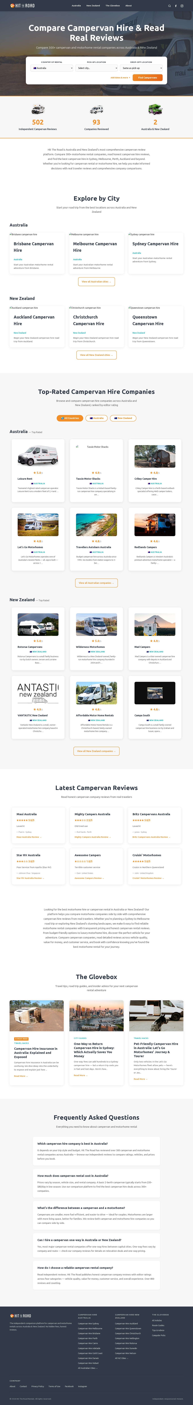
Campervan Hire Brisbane (89, 1333)
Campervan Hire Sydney (88, 1323)
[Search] (169, 5)
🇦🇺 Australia (96, 418)
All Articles (157, 1320)
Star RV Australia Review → (30, 878)
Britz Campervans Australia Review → (152, 837)
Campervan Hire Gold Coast (90, 1353)
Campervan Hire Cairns (88, 1343)
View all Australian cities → (96, 281)
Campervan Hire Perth (87, 1338)
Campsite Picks (158, 1335)
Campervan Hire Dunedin (126, 1348)
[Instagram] (182, 5)
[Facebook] (175, 5)
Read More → (21, 1076)
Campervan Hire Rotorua (126, 1343)
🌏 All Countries (70, 418)
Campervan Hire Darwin (88, 1358)
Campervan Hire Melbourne (90, 1328)
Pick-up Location (96, 62)
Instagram (82, 1386)
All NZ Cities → (122, 1358)
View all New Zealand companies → (96, 751)
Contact (23, 1386)
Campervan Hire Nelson (125, 1353)
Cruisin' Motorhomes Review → (148, 878)
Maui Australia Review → (29, 837)
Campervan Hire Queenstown (128, 1328)
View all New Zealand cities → (96, 355)
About (128, 5)
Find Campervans (147, 77)
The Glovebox (113, 5)
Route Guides (158, 1325)
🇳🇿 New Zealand (123, 418)
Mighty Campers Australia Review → (93, 837)
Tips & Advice (158, 1330)
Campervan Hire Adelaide (89, 1348)
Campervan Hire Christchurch (128, 1333)
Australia (76, 5)
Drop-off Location (141, 62)
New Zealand (93, 5)
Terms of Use (54, 1386)
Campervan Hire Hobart (88, 1363)
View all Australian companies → (96, 582)
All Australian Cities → (88, 1368)
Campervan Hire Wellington (127, 1338)
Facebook (69, 1386)
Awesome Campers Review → (89, 878)
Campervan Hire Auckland (126, 1323)
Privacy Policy (37, 1386)
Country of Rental (51, 62)
